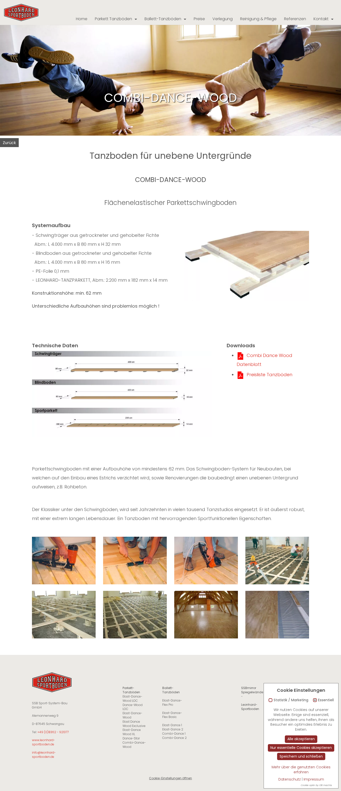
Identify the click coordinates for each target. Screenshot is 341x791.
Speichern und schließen (301, 756)
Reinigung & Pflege (258, 19)
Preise (199, 19)
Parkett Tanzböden (113, 19)
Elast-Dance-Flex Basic (172, 715)
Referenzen (295, 19)
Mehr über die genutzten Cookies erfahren (301, 770)
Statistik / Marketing (291, 700)
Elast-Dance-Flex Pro (172, 702)
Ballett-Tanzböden (163, 19)
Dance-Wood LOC (133, 707)
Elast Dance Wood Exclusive (134, 723)
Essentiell (326, 700)
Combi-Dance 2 (174, 738)
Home (81, 19)
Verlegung (222, 19)
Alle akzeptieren (301, 738)
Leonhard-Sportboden (250, 707)
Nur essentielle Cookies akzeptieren (301, 747)
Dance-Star (131, 738)
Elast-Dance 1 (172, 725)
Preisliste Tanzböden (269, 374)
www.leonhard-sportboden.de (43, 742)
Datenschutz (289, 779)
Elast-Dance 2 (172, 729)
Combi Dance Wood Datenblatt (264, 359)
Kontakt (321, 19)
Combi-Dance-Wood (134, 744)
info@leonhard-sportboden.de (44, 754)
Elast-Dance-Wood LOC (132, 698)
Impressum (314, 779)
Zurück (9, 143)
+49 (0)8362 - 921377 (53, 732)
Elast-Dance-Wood (132, 715)
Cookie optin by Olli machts (316, 785)
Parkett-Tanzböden (131, 690)
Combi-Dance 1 (173, 733)
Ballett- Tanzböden (171, 690)
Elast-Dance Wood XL (132, 732)
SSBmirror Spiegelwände (252, 690)
